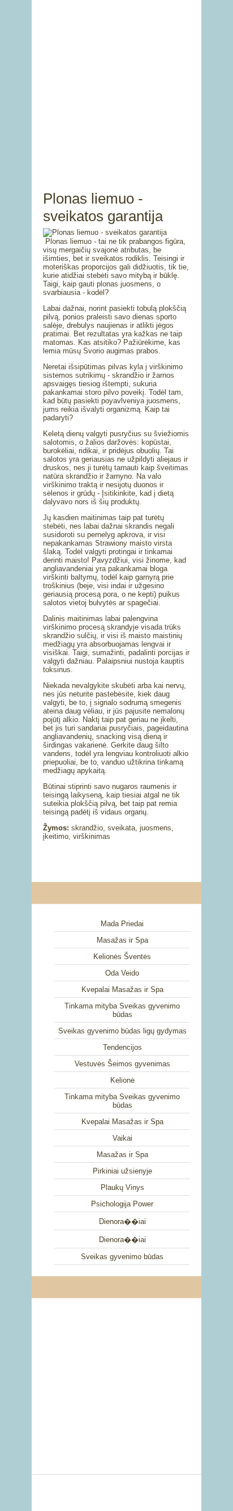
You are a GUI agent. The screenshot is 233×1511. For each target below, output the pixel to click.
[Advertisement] (116, 82)
